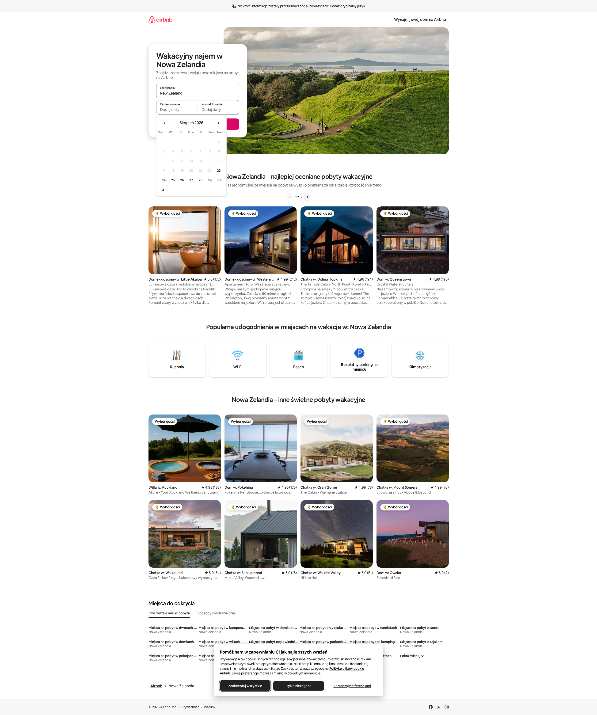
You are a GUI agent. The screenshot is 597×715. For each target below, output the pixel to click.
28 (200, 180)
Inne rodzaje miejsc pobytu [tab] (169, 613)
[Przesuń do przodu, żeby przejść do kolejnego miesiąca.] (218, 123)
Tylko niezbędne (298, 686)
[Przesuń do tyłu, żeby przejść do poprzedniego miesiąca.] (164, 123)
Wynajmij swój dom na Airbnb (420, 19)
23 (219, 170)
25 (173, 180)
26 (182, 180)
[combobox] (198, 93)
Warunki (210, 707)
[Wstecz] (289, 197)
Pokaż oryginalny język (347, 6)
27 (191, 180)
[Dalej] (307, 197)
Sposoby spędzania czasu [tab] (217, 613)
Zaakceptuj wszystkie (245, 686)
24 (164, 180)
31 (163, 190)
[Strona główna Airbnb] (160, 19)
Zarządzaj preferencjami (352, 686)
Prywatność (190, 707)
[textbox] (177, 109)
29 (210, 180)
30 (219, 180)
